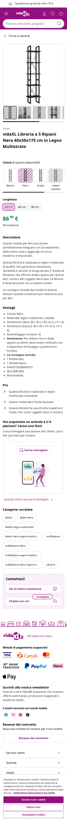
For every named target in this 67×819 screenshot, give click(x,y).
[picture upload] (34, 474)
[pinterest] (20, 715)
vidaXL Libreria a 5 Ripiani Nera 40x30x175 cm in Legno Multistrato (32, 140)
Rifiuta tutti (34, 807)
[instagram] (13, 715)
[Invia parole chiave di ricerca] (59, 23)
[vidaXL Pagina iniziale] (22, 13)
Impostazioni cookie (33, 814)
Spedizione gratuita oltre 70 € (33, 3)
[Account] (44, 13)
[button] (10, 180)
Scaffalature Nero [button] (15, 545)
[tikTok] (27, 715)
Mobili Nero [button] (26, 517)
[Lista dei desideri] (52, 13)
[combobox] (33, 23)
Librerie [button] (50, 564)
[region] (33, 797)
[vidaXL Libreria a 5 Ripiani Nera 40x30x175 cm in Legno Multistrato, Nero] (33, 74)
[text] (10, 219)
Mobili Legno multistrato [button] (19, 527)
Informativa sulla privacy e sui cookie (34, 792)
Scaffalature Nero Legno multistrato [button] (23, 564)
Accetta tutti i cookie (33, 799)
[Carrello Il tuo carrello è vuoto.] (61, 13)
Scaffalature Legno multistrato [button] (22, 555)
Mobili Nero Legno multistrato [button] (22, 536)
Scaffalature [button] (53, 536)
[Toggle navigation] (6, 14)
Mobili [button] (9, 517)
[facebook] (6, 715)
